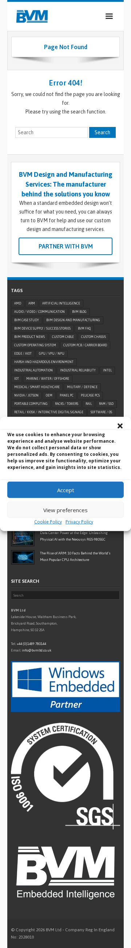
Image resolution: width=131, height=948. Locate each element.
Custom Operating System (35, 345)
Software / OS (101, 412)
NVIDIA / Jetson (26, 395)
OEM (49, 395)
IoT (16, 379)
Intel (107, 370)
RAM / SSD (106, 404)
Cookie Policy (48, 522)
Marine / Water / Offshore (47, 379)
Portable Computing (31, 404)
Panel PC (67, 395)
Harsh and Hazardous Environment (44, 362)
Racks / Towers (66, 404)
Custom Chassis (93, 337)
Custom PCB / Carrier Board (85, 345)
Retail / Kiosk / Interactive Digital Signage (48, 412)
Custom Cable (63, 337)
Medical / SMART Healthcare (37, 387)
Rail (89, 404)
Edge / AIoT (23, 353)
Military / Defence (82, 387)
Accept (65, 489)
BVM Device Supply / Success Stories (42, 328)
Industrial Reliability (78, 370)
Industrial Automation (33, 370)
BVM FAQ (84, 328)
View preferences (65, 509)
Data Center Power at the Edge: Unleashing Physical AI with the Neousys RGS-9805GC (74, 536)
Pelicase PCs (90, 395)
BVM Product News (29, 337)
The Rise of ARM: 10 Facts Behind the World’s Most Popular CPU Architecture (75, 556)
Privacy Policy (79, 522)
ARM (31, 303)
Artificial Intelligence (61, 303)
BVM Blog (79, 312)
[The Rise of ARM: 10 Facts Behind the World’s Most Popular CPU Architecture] (23, 557)
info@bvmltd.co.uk (36, 650)
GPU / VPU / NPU (51, 353)
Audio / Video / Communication (39, 312)
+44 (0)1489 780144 (31, 644)
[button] (120, 426)
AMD (17, 303)
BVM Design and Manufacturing (73, 320)
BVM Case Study (26, 320)
